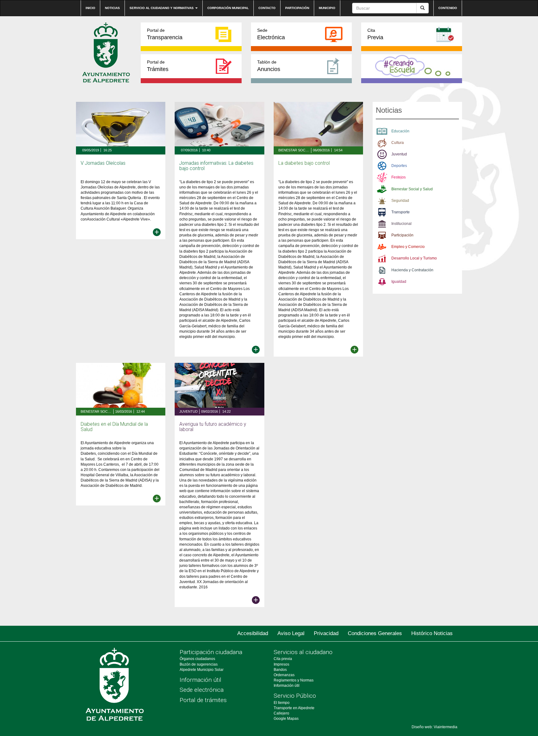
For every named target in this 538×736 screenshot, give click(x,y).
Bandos (280, 669)
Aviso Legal (290, 633)
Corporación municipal (228, 8)
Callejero (281, 713)
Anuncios (268, 65)
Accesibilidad (252, 633)
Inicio (90, 8)
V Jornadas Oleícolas (103, 163)
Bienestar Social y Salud (293, 150)
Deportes (399, 166)
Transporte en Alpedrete (294, 708)
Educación (400, 131)
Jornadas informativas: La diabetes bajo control (216, 165)
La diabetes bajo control (304, 163)
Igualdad (398, 281)
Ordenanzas (284, 675)
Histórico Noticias (432, 633)
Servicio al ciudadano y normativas (162, 8)
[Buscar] (422, 8)
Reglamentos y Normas (294, 680)
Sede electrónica (202, 689)
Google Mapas (286, 718)
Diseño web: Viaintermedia (434, 727)
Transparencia (164, 34)
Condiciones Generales (375, 633)
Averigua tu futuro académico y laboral (212, 426)
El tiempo (282, 702)
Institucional (401, 223)
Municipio (327, 8)
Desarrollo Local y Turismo (414, 258)
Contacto (267, 8)
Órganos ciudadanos (197, 659)
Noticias (112, 8)
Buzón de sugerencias (199, 664)
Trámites (157, 65)
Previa (375, 34)
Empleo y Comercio (408, 247)
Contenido (447, 8)
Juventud (188, 411)
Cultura (397, 142)
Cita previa (283, 659)
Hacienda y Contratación (412, 270)
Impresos (281, 664)
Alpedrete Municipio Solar (202, 669)
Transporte (400, 212)
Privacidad (326, 633)
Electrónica (271, 34)
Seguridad (400, 200)
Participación (297, 8)
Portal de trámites (203, 700)
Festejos (398, 177)
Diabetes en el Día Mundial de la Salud (114, 426)
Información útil (200, 679)
